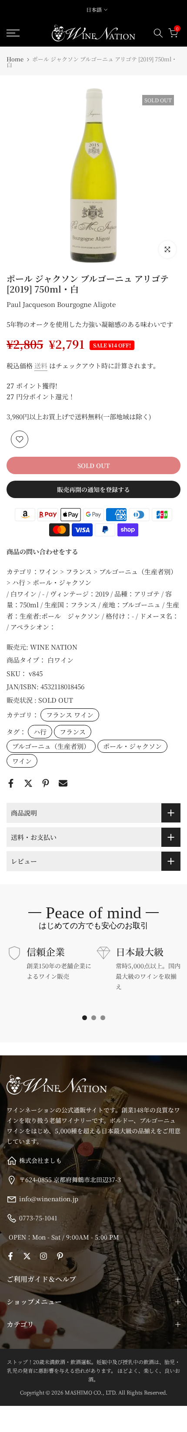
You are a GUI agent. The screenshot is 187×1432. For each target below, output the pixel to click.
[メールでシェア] (63, 783)
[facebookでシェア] (11, 783)
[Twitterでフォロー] (27, 1256)
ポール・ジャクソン (132, 746)
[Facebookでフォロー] (10, 1256)
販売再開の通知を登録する (93, 489)
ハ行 (40, 731)
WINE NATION (53, 646)
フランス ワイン (70, 714)
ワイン (22, 760)
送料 (40, 365)
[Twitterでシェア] (28, 783)
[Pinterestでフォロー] (60, 1256)
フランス (73, 731)
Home (15, 59)
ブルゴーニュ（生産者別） (51, 746)
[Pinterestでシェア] (45, 783)
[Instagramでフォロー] (43, 1256)
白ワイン (60, 659)
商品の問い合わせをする (42, 551)
